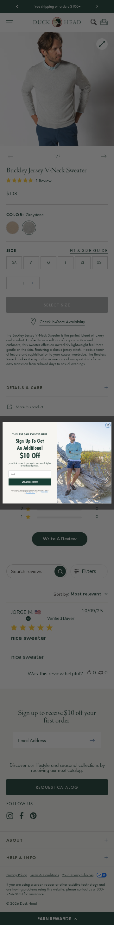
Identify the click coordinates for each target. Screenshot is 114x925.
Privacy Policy (44, 491)
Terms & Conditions (30, 493)
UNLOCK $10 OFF (30, 481)
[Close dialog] (108, 425)
